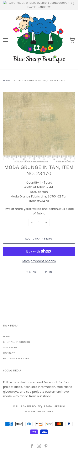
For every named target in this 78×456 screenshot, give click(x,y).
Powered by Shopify (39, 411)
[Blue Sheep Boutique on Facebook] (32, 447)
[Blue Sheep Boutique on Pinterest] (46, 447)
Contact (9, 353)
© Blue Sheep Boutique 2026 (32, 406)
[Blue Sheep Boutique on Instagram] (39, 447)
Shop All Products (16, 342)
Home (7, 80)
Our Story (10, 348)
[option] (39, 127)
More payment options (39, 261)
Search (59, 406)
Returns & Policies (16, 358)
